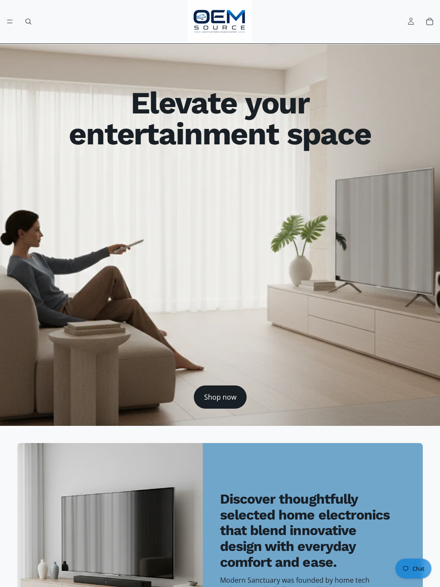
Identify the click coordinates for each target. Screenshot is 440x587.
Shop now (220, 397)
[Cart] (429, 21)
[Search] (28, 21)
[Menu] (10, 21)
